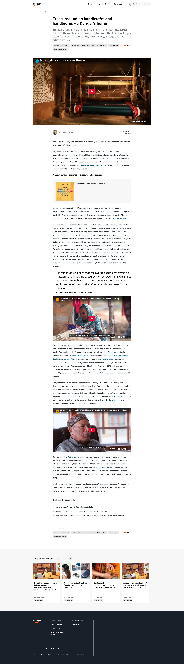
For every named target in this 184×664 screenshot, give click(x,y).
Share (128, 45)
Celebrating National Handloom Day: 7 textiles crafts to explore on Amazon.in (106, 585)
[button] (94, 4)
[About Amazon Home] (37, 621)
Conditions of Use (43, 654)
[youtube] (53, 648)
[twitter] (35, 648)
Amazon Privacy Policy (55, 654)
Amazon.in (54, 628)
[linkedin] (60, 648)
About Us (102, 4)
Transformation (113, 45)
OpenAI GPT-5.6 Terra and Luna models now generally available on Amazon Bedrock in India (90, 515)
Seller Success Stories (88, 45)
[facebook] (47, 648)
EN (54, 635)
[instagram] (41, 648)
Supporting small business (61, 45)
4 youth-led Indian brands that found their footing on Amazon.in (76, 585)
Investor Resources (78, 621)
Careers (74, 625)
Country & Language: (57, 632)
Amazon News (36, 12)
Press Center (55, 625)
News (90, 4)
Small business (46, 12)
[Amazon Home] (37, 4)
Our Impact (117, 4)
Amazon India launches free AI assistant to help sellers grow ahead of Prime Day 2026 (135, 585)
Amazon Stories (102, 45)
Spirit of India (76, 45)
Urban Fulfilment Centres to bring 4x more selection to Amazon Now (81, 511)
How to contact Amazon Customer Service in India (74, 507)
